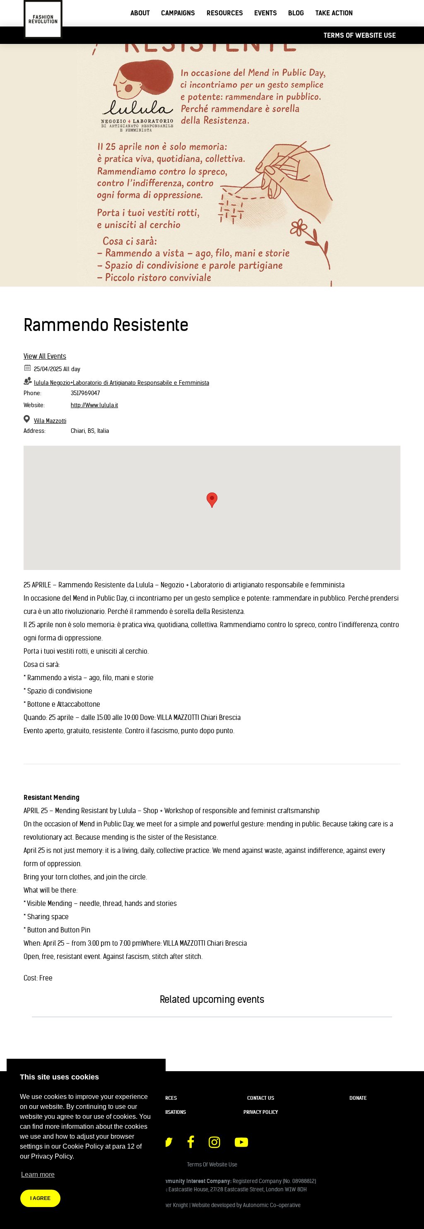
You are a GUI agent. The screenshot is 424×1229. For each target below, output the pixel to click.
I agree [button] (40, 1198)
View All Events (45, 356)
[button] (212, 500)
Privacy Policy (260, 1112)
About (140, 13)
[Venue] (28, 419)
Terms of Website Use (360, 35)
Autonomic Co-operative (272, 1205)
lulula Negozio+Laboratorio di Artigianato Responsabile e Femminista (121, 382)
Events (265, 13)
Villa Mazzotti (50, 421)
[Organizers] (28, 381)
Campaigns (178, 13)
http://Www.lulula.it (94, 405)
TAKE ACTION (334, 13)
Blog (296, 13)
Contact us (260, 1098)
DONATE (358, 1098)
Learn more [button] (38, 1174)
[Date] (28, 367)
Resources (225, 13)
